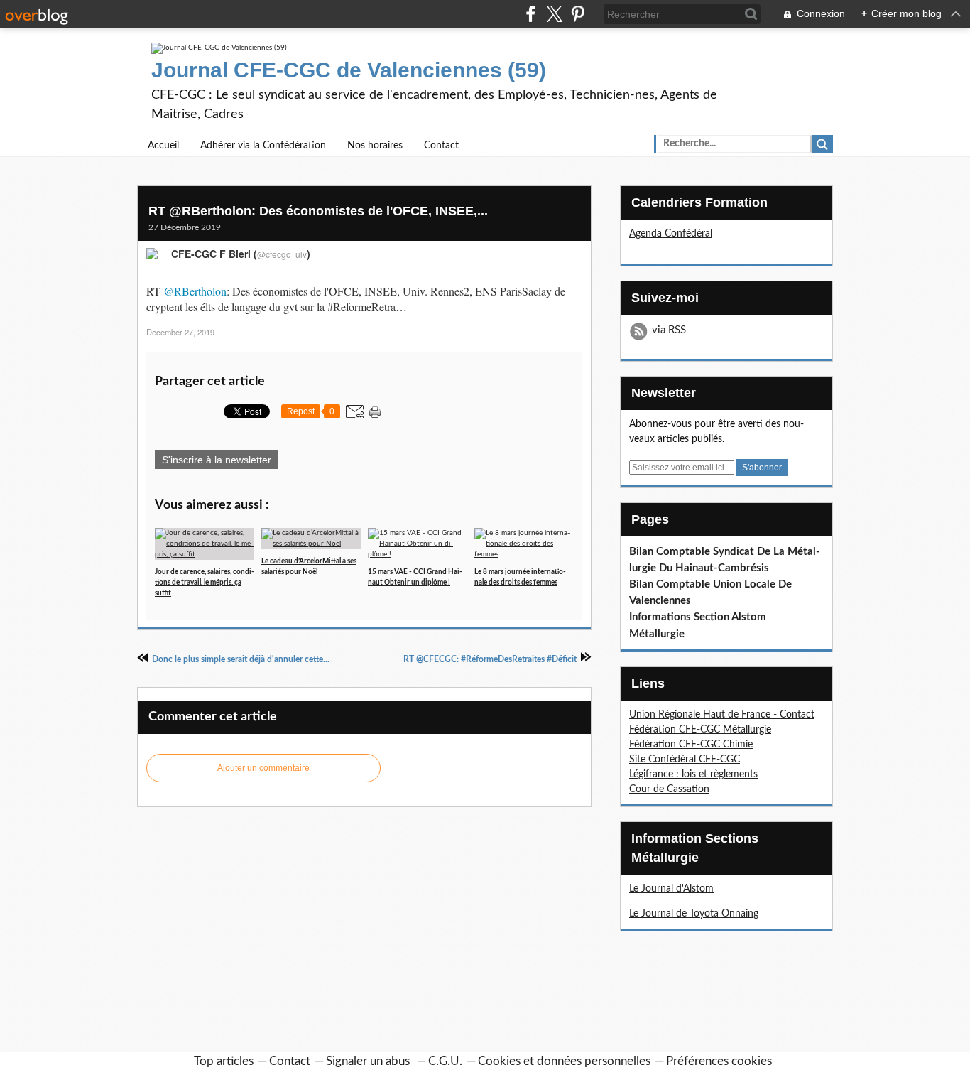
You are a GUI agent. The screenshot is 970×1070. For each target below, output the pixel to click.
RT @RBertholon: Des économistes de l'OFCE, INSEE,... (318, 211)
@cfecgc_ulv (282, 254)
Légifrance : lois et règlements (693, 774)
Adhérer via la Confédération (263, 146)
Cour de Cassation (669, 789)
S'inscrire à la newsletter (216, 459)
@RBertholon (195, 290)
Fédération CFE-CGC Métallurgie (700, 730)
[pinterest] (578, 14)
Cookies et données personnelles (564, 1061)
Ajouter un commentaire (263, 768)
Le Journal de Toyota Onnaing (693, 914)
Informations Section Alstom (697, 617)
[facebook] (531, 14)
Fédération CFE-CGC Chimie (691, 745)
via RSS (669, 330)
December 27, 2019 (180, 331)
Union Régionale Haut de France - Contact (721, 715)
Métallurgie (657, 634)
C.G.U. (445, 1061)
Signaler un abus (369, 1061)
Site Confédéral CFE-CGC (684, 759)
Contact (441, 146)
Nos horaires (375, 146)
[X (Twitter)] (554, 14)
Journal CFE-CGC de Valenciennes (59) (348, 70)
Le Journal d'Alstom (671, 889)
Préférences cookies (719, 1061)
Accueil (163, 146)
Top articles (224, 1061)
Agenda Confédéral (670, 234)
